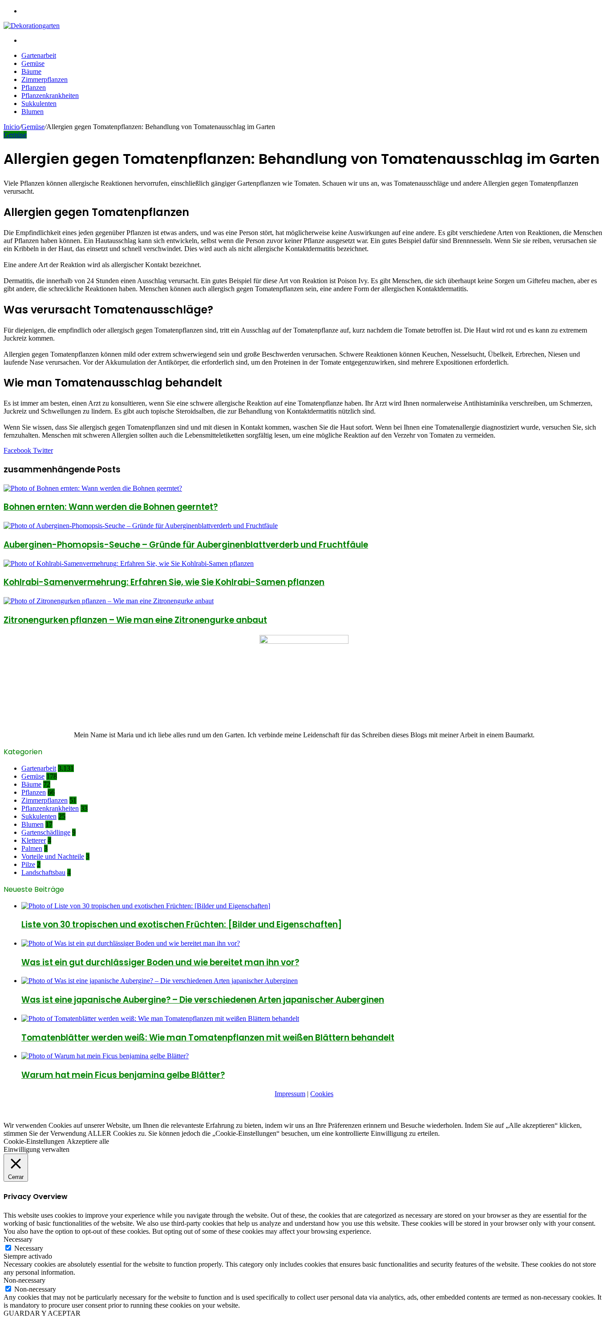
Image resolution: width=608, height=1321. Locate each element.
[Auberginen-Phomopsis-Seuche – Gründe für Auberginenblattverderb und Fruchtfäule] (141, 525)
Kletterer (33, 840)
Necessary (28, 1248)
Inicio (12, 126)
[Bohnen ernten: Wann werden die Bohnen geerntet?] (93, 488)
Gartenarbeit (38, 55)
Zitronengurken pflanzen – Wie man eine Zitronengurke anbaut (135, 620)
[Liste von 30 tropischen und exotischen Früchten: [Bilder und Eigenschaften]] (145, 906)
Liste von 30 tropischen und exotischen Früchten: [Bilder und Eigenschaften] (181, 925)
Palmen (31, 848)
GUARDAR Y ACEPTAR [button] (42, 1313)
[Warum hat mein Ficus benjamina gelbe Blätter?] (105, 1056)
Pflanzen (33, 87)
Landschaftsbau (43, 872)
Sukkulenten (39, 103)
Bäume (31, 71)
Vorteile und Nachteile (52, 856)
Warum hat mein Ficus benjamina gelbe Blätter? (123, 1075)
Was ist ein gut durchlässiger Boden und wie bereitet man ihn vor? (160, 962)
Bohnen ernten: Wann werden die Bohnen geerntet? (111, 507)
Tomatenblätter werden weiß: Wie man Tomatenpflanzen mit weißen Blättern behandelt (207, 1038)
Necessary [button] (18, 1239)
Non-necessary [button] (24, 1280)
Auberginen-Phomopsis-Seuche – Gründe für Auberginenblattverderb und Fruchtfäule (186, 545)
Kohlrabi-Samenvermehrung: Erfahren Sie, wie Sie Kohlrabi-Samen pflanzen (164, 582)
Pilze (28, 864)
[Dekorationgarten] (32, 25)
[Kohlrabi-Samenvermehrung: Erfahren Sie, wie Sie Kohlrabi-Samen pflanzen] (129, 563)
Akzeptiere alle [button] (88, 1141)
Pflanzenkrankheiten (50, 95)
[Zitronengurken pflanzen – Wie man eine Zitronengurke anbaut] (109, 601)
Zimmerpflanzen (44, 79)
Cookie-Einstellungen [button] (34, 1141)
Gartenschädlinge (45, 832)
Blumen (32, 111)
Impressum (290, 1093)
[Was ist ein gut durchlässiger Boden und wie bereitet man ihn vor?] (130, 943)
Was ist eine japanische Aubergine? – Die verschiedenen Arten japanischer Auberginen (202, 1000)
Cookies (321, 1093)
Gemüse (33, 63)
